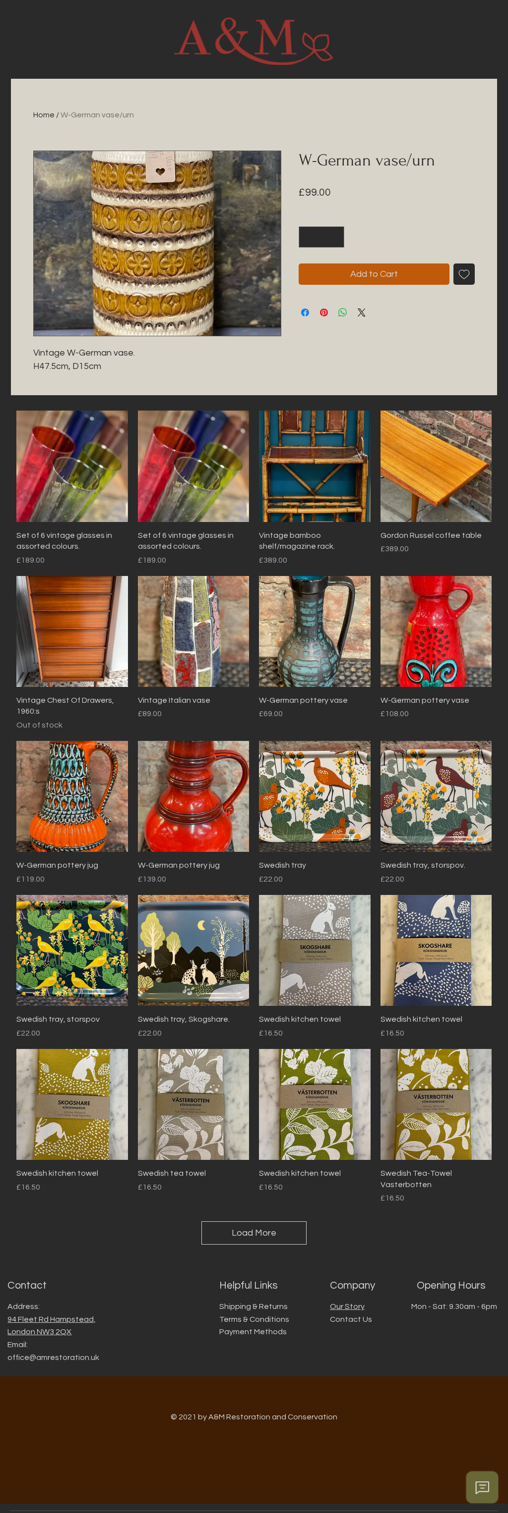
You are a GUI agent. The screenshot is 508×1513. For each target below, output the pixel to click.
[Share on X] (362, 312)
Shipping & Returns (253, 1306)
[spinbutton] (321, 237)
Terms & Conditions (254, 1319)
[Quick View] (72, 466)
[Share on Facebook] (305, 312)
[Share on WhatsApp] (343, 312)
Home (44, 115)
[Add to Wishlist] (464, 274)
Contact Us (351, 1319)
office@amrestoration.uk (53, 1357)
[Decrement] (308, 237)
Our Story (347, 1306)
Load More (254, 1233)
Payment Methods (253, 1332)
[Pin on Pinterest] (324, 312)
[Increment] (335, 237)
